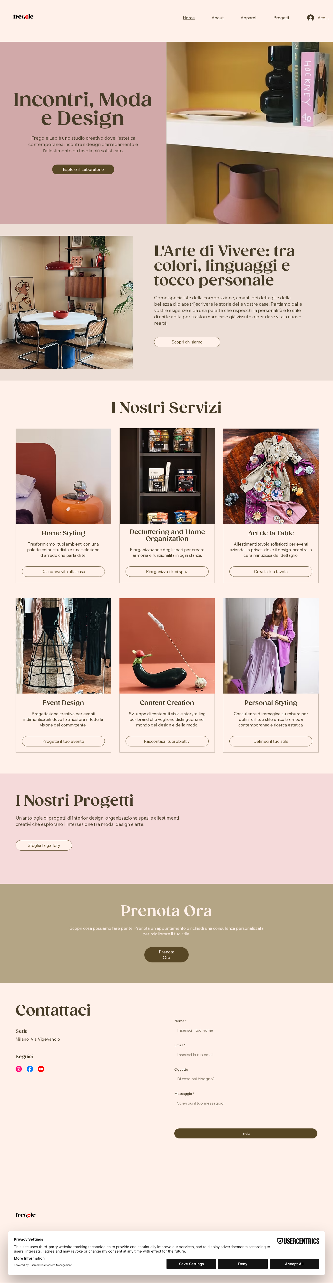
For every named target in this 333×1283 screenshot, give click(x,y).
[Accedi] (311, 18)
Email (179, 1045)
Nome (180, 1021)
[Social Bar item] (19, 1069)
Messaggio (184, 1093)
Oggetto (181, 1069)
